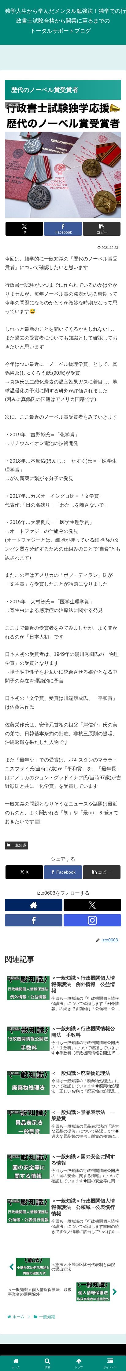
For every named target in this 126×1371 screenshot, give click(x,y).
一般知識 (19, 845)
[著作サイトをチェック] (33, 905)
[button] (102, 229)
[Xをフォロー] (92, 905)
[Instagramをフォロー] (92, 920)
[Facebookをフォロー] (33, 920)
